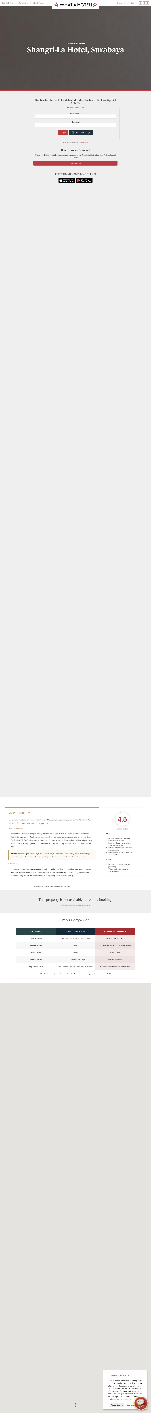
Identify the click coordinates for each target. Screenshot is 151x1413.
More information (123, 1399)
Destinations (23, 3)
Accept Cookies (117, 1405)
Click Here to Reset (82, 142)
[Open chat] (141, 1403)
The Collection (7, 3)
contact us (70, 904)
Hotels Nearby (39, 3)
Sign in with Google (82, 132)
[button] (75, 1405)
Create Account (75, 163)
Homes (119, 3)
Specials (131, 3)
